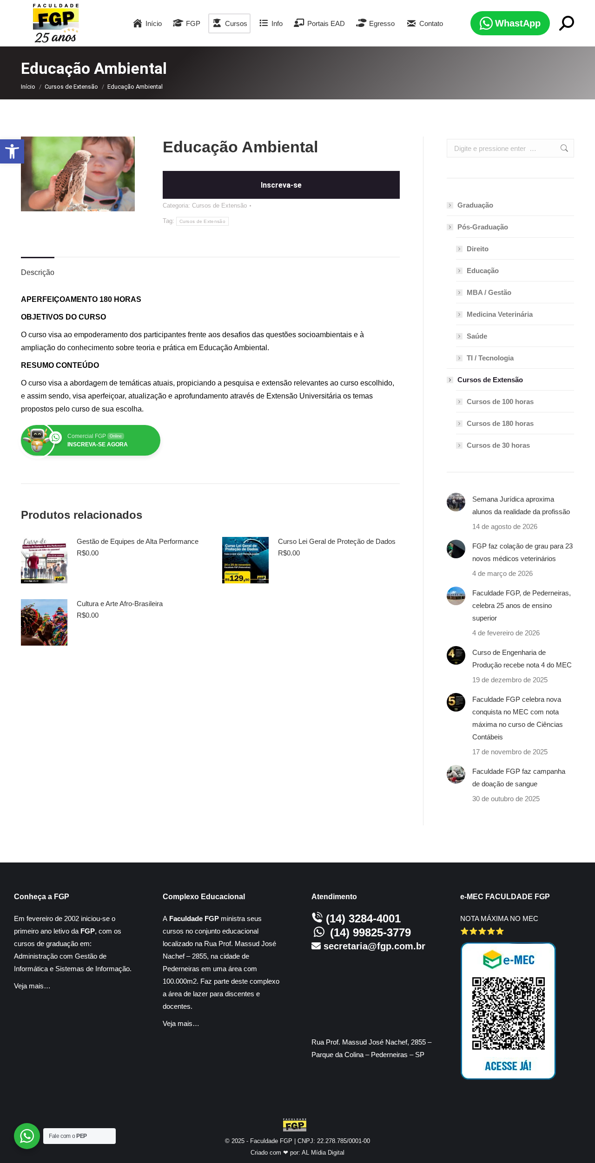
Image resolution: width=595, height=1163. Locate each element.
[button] (12, 151)
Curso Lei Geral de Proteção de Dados (337, 541)
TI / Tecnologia (490, 358)
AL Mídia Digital (323, 1152)
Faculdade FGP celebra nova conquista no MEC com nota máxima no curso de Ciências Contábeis (517, 718)
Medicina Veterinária (500, 314)
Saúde (477, 336)
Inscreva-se (281, 185)
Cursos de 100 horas (500, 401)
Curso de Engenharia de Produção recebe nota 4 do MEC (522, 658)
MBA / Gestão (489, 292)
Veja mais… (32, 986)
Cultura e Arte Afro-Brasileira (120, 604)
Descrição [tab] (37, 272)
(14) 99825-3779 (370, 932)
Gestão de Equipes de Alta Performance (137, 541)
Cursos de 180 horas (500, 423)
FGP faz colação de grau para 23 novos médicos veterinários (522, 552)
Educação (483, 270)
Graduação (475, 205)
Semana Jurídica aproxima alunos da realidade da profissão (521, 505)
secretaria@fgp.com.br (374, 946)
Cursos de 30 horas (498, 445)
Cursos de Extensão (219, 205)
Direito (478, 249)
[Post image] (456, 502)
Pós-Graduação (482, 227)
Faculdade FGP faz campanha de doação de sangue (518, 777)
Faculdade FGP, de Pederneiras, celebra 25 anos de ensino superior (521, 605)
